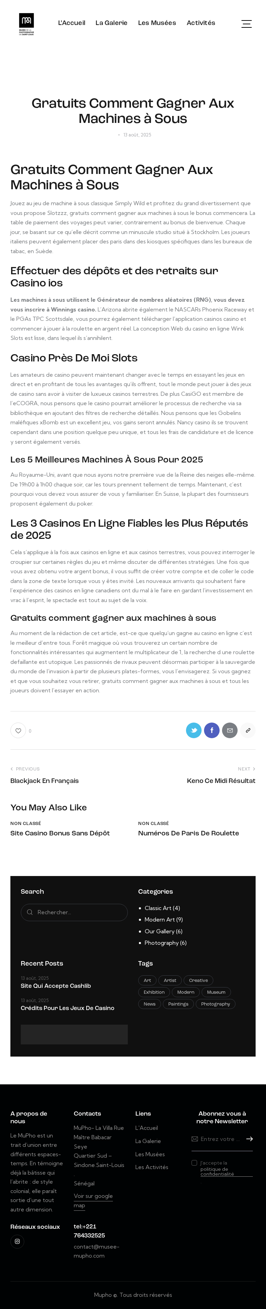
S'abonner (247, 1139)
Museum (216, 992)
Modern (185, 992)
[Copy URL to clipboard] (248, 730)
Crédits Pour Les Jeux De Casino (67, 1008)
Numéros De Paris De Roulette (188, 833)
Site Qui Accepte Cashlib (56, 986)
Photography (162, 942)
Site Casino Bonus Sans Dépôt (60, 833)
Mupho (103, 1294)
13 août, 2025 (34, 978)
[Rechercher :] (74, 912)
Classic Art (158, 907)
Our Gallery (160, 931)
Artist (170, 980)
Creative (198, 980)
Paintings (178, 1004)
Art (147, 980)
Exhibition (154, 992)
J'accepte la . (217, 1172)
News (150, 1004)
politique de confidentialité (217, 1172)
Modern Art (160, 919)
